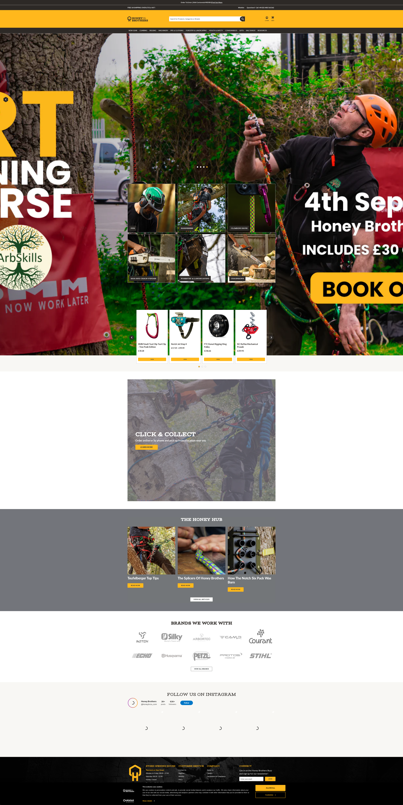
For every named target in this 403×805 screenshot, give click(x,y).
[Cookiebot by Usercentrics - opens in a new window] (128, 800)
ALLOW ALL (270, 788)
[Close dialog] (240, 366)
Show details (147, 801)
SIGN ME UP (201, 435)
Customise (269, 795)
